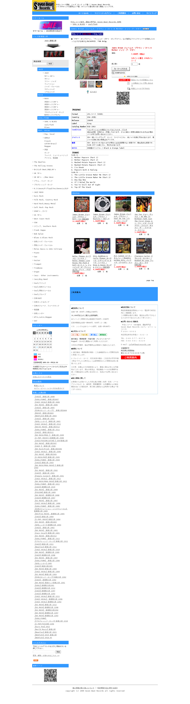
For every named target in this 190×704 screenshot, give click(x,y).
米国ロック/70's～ (52, 104)
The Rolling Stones (43, 166)
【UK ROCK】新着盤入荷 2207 (46, 613)
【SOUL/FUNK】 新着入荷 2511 (47, 430)
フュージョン (49, 84)
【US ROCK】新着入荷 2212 (45, 605)
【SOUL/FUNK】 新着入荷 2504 (47, 460)
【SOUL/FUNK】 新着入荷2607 (46, 399)
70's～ (47, 79)
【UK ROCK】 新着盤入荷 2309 (46, 552)
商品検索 (37, 61)
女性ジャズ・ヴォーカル (43, 241)
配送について (39, 386)
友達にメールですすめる (140, 88)
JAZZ (46, 73)
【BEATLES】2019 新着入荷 (45, 635)
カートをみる (83, 13)
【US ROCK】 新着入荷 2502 (46, 470)
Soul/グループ (40, 294)
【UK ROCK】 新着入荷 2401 (46, 530)
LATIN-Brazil (50, 144)
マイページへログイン (103, 13)
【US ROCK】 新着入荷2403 (45, 522)
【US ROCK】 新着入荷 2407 (46, 501)
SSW (35, 222)
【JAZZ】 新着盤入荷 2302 (45, 580)
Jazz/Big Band (41, 279)
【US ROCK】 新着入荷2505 (45, 454)
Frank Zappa (39, 230)
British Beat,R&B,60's (45, 169)
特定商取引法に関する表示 (107, 688)
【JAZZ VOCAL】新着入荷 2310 (47, 550)
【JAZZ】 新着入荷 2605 (44, 408)
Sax (35, 257)
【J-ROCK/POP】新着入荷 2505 (47, 457)
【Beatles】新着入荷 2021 (45, 632)
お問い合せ (136, 13)
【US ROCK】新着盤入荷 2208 (46, 607)
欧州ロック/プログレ (52, 115)
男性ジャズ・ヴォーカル (43, 245)
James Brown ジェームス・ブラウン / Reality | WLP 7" (102, 216)
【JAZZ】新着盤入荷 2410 (44, 487)
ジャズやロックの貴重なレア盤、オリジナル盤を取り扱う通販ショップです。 (85, 6)
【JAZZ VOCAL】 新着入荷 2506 (47, 452)
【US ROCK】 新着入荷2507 (45, 443)
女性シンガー (39, 313)
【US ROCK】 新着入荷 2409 (46, 490)
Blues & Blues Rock (43, 238)
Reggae (47, 146)
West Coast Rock (42, 219)
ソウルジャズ (49, 92)
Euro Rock (38, 196)
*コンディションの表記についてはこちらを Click (107, 130)
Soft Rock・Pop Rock (43, 207)
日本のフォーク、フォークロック (46, 306)
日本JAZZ (38, 298)
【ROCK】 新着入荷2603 (44, 413)
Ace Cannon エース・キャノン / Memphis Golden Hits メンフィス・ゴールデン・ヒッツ (123, 260)
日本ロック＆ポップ (41, 302)
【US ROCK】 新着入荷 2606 (46, 405)
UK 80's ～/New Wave (43, 177)
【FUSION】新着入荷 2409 (45, 492)
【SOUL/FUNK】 (40, 618)
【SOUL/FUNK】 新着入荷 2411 (47, 484)
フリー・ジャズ (50, 81)
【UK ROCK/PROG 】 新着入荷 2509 (49, 435)
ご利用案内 (121, 13)
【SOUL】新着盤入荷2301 (44, 585)
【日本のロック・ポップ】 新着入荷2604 (50, 410)
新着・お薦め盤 (39, 392)
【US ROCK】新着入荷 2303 (45, 574)
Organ (36, 272)
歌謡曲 (36, 310)
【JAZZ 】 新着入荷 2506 (45, 446)
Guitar (37, 260)
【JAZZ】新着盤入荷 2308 (44, 555)
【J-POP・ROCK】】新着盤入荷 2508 (49, 438)
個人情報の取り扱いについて (83, 688)
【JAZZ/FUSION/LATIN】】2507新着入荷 (51, 441)
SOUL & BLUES (50, 122)
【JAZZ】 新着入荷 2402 (44, 528)
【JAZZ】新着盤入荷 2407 (44, 498)
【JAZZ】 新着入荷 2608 (44, 397)
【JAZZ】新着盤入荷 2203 (44, 594)
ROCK (46, 99)
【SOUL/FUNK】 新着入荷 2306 (47, 561)
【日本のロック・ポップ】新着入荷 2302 (50, 577)
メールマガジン (39, 643)
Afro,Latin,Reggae (43, 317)
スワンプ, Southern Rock (45, 226)
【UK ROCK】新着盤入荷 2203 (46, 616)
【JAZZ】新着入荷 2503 (44, 463)
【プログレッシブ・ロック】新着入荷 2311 (51, 541)
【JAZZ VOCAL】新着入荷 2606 (47, 402)
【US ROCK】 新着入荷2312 (45, 536)
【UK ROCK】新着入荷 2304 (45, 569)
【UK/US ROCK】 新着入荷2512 (47, 427)
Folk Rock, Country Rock (46, 200)
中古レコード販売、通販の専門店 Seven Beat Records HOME (96, 22)
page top (150, 280)
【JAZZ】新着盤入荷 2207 (44, 591)
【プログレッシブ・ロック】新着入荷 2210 (51, 621)
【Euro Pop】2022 (42, 627)
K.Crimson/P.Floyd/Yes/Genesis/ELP (51, 188)
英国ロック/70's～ (52, 110)
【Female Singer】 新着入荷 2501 (49, 476)
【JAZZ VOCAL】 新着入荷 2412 (47, 479)
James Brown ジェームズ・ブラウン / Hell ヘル (81, 217)
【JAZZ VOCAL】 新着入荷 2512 (47, 424)
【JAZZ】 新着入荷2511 (44, 432)
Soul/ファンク (40, 283)
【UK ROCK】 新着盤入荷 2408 (46, 495)
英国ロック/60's (51, 107)
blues (47, 127)
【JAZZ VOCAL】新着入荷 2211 (47, 596)
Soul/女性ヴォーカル (42, 287)
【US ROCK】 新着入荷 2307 (46, 558)
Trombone (38, 268)
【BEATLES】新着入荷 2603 (45, 416)
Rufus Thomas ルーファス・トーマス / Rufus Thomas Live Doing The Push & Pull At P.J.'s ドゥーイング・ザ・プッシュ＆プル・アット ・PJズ (81, 263)
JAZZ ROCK (38, 192)
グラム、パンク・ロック (43, 181)
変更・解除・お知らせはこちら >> (46, 655)
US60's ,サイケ (40, 211)
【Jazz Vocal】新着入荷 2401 (47, 533)
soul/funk (49, 125)
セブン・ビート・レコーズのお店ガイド (49, 388)
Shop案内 (37, 381)
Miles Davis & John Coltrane (48, 249)
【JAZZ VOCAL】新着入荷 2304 (47, 572)
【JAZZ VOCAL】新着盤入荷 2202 (47, 602)
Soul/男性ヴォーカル (42, 291)
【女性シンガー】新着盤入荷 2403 (47, 525)
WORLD (47, 138)
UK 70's (37, 173)
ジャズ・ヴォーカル (52, 86)
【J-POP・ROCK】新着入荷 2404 (47, 519)
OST (35, 321)
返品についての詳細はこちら (142, 80)
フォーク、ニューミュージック (56, 155)
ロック (47, 153)
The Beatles (39, 162)
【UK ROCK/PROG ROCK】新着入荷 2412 (50, 481)
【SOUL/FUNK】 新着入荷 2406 (47, 506)
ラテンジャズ (49, 89)
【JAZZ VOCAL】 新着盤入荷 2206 (48, 599)
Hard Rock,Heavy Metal (45, 204)
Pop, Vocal (49, 134)
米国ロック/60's (51, 102)
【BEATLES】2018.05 (43, 638)
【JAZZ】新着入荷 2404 (44, 517)
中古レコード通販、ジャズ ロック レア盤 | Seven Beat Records (83, 5)
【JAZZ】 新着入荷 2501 (44, 473)
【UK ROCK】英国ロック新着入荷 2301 (49, 583)
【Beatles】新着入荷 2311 (45, 547)
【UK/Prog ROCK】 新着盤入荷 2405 (49, 514)
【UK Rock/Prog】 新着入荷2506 (48, 449)
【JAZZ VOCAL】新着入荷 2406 (47, 503)
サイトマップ (151, 13)
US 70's (37, 215)
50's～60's (49, 76)
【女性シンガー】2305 (43, 563)
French (47, 141)
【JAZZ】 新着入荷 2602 (44, 419)
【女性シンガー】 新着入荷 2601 (47, 421)
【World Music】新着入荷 (45, 629)
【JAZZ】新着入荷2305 (43, 566)
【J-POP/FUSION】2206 (44, 624)
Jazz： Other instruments (46, 275)
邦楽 (46, 150)
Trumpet (37, 264)
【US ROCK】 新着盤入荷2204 (46, 610)
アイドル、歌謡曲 (51, 158)
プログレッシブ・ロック (43, 185)
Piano (36, 253)
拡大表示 (93, 92)
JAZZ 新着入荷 (50, 41)
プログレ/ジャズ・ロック (54, 112)
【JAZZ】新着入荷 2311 (44, 544)
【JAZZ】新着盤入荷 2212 (44, 588)
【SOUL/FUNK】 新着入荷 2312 (47, 539)
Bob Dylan (38, 234)
